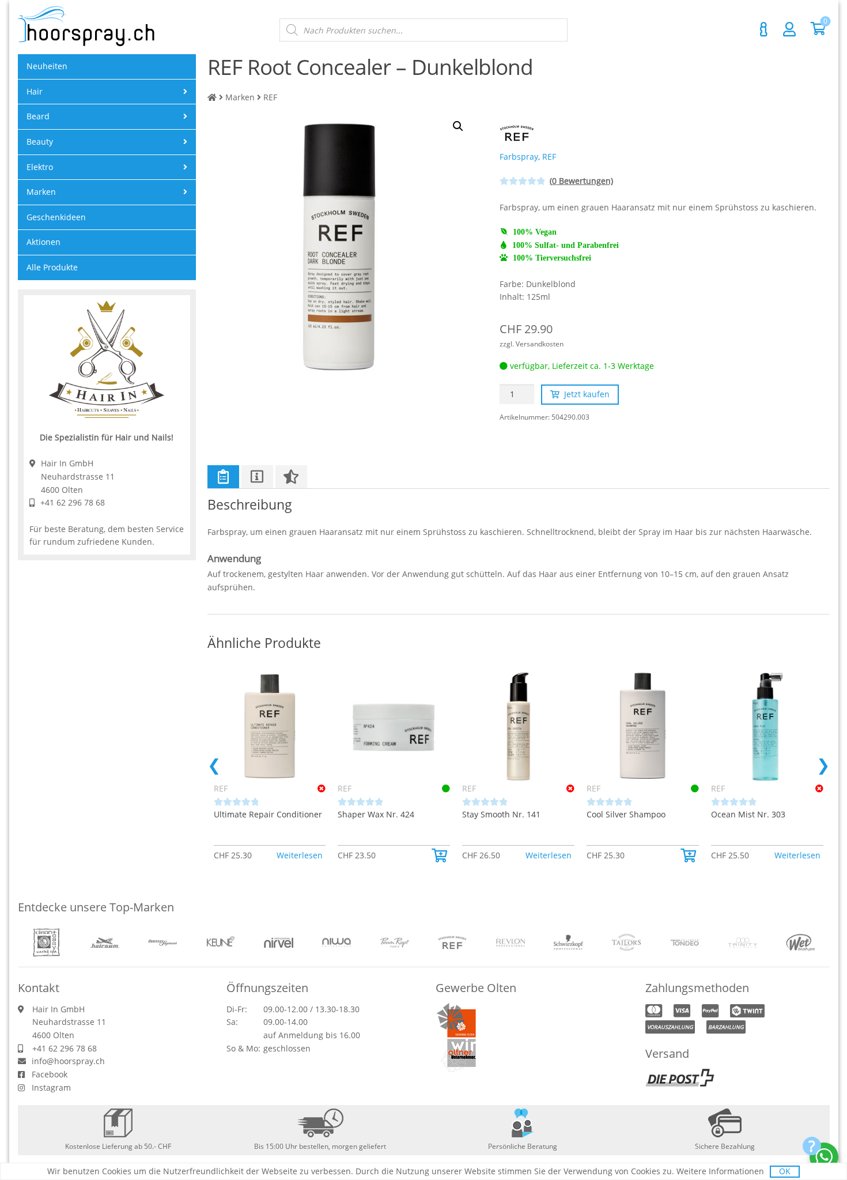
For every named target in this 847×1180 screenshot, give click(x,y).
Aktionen (43, 241)
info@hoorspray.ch (68, 1060)
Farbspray (519, 156)
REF (270, 97)
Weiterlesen (300, 855)
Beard (38, 116)
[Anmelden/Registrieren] (789, 28)
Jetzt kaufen (587, 394)
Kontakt (764, 29)
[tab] (223, 476)
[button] (441, 855)
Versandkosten (540, 344)
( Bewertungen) (581, 180)
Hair (35, 91)
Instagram (51, 1087)
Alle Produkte (52, 267)
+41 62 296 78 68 (72, 502)
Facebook (49, 1074)
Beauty (40, 141)
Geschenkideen (56, 217)
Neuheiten (47, 66)
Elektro (40, 166)
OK (785, 1171)
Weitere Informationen (720, 1171)
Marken (240, 97)
